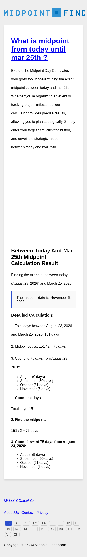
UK (79, 529)
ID (68, 523)
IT (76, 523)
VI (7, 534)
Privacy (42, 513)
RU (61, 529)
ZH (16, 534)
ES (35, 523)
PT (43, 529)
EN (8, 523)
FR (52, 523)
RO (52, 529)
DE (26, 523)
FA (44, 523)
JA (8, 529)
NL (26, 529)
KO (17, 529)
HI (60, 523)
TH (70, 529)
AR (17, 523)
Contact (27, 513)
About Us (11, 513)
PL (34, 529)
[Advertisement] (43, 199)
